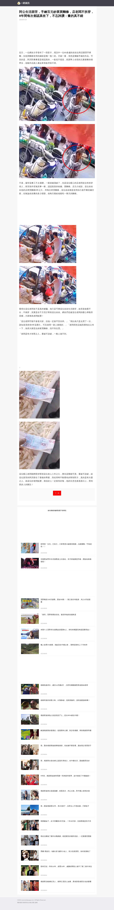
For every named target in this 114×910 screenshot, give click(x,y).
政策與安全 (26, 902)
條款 (30, 902)
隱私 (33, 902)
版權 (36, 902)
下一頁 (57, 493)
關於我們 (19, 902)
